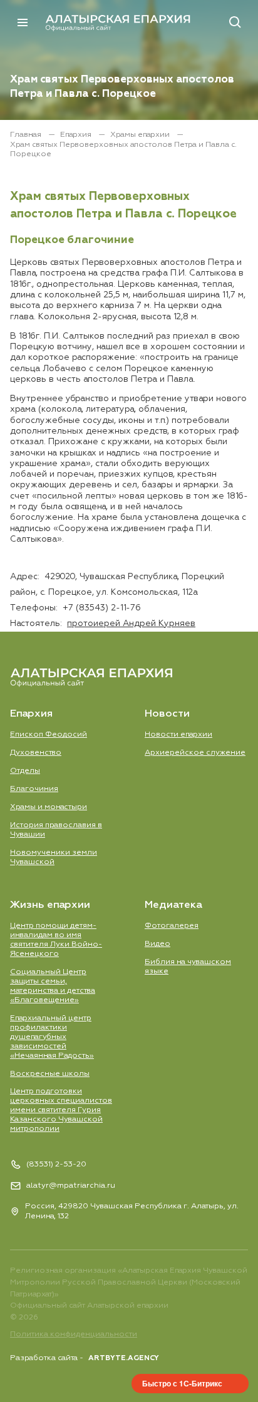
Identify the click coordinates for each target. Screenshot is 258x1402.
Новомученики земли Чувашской (53, 857)
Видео (157, 944)
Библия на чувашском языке (188, 966)
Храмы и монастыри (48, 807)
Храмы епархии (141, 135)
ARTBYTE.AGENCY (123, 1358)
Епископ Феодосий (48, 734)
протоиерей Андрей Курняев (131, 623)
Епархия (76, 135)
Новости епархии (178, 734)
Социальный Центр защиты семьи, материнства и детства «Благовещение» (52, 986)
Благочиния (34, 789)
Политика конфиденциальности (73, 1334)
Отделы (25, 771)
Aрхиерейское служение (195, 752)
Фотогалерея (172, 926)
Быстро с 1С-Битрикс (182, 1383)
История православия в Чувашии (56, 829)
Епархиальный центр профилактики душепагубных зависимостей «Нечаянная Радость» (52, 1037)
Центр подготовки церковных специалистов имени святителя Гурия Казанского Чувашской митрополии (61, 1110)
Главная (26, 135)
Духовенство (35, 752)
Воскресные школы (50, 1074)
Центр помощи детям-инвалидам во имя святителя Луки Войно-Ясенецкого (56, 940)
